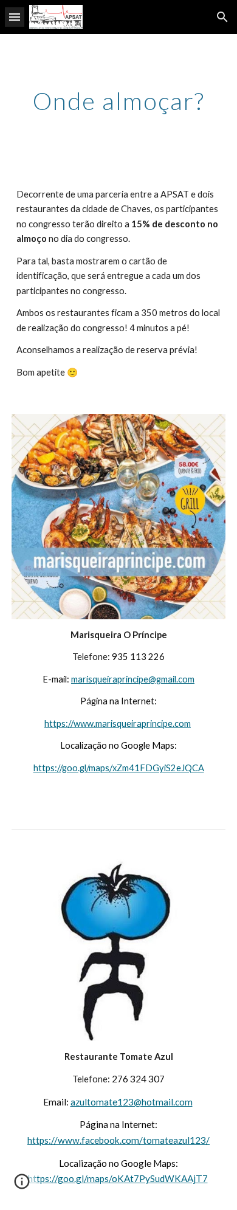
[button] (14, 16)
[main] (118, 101)
